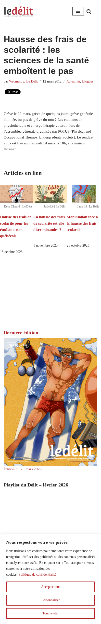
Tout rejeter (50, 613)
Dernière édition (21, 332)
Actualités (73, 81)
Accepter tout (50, 587)
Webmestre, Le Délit (23, 81)
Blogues (87, 81)
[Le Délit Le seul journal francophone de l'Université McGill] (18, 11)
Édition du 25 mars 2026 (23, 469)
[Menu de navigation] (78, 11)
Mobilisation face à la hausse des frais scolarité (82, 223)
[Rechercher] (88, 11)
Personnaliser (50, 600)
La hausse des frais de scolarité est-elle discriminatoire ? (49, 223)
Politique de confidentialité (37, 574)
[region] (50, 579)
